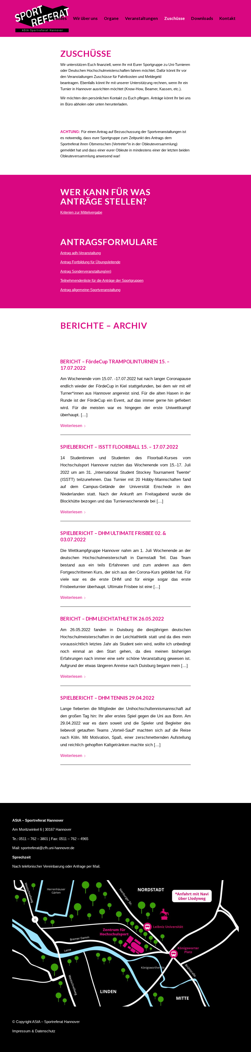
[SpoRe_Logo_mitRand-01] (42, 18)
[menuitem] (57, 18)
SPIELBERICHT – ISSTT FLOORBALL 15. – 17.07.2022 (119, 447)
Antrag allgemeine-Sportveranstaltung (90, 290)
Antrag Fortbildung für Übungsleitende (90, 262)
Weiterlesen (71, 425)
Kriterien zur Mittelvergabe (81, 212)
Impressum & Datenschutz (33, 1031)
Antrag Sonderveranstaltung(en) (85, 271)
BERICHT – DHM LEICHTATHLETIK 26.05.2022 (112, 619)
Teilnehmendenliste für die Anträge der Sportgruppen (101, 280)
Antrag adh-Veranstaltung (80, 253)
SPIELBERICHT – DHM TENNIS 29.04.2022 (107, 698)
